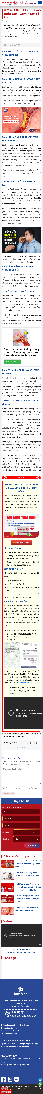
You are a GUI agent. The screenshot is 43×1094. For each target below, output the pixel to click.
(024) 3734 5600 (23, 1047)
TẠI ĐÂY (26, 1006)
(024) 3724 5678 (10, 1047)
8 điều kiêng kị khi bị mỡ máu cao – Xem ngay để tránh (27, 908)
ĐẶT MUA (32, 845)
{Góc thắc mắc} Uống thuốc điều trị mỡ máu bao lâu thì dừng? (28, 874)
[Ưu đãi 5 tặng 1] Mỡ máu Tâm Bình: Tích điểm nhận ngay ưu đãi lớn (28, 899)
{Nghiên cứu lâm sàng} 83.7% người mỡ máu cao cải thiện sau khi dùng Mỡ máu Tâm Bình (28, 887)
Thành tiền (6, 839)
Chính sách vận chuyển (10, 1028)
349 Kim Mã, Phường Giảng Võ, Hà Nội (22, 1044)
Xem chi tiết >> (12, 361)
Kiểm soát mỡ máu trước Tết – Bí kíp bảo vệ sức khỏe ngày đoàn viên (29, 864)
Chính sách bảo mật (9, 1034)
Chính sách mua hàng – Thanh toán (15, 1025)
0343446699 (40, 1084)
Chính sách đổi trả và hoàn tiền (13, 1031)
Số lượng (5, 832)
